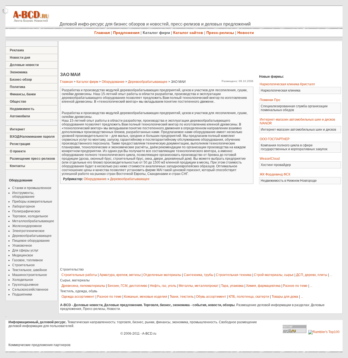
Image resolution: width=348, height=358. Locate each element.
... (331, 275)
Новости (245, 32)
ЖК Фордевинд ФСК (275, 174)
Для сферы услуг (25, 250)
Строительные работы (79, 275)
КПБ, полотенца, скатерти (249, 297)
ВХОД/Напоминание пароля (32, 137)
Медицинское (22, 255)
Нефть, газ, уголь (163, 286)
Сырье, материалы (75, 280)
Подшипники (22, 294)
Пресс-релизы (220, 32)
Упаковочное (22, 245)
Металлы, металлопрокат (199, 286)
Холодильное (22, 280)
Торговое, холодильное (30, 216)
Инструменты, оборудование (23, 195)
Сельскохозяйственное (30, 289)
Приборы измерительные (32, 201)
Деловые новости (24, 65)
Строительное (23, 265)
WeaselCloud (270, 159)
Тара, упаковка (232, 286)
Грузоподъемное (25, 285)
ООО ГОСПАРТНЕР (275, 139)
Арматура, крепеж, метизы (120, 275)
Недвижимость (22, 109)
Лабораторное (23, 206)
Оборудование (113, 82)
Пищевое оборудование (31, 241)
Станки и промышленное (31, 188)
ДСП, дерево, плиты (311, 275)
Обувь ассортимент (211, 297)
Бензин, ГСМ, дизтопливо (127, 286)
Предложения (126, 32)
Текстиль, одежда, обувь (78, 291)
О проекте (18, 151)
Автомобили (20, 116)
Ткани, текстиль (182, 297)
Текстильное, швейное (29, 270)
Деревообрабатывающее (32, 236)
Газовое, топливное (27, 260)
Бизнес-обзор (21, 79)
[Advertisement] (158, 57)
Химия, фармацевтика (263, 286)
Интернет (17, 129)
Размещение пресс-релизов (32, 159)
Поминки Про (270, 100)
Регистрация (20, 144)
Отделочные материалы (162, 275)
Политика (17, 87)
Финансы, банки (23, 94)
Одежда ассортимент (78, 297)
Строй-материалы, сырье (274, 275)
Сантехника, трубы (198, 275)
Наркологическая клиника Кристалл (287, 84)
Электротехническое (28, 231)
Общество (18, 101)
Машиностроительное (29, 275)
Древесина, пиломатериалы (83, 286)
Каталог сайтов (188, 32)
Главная (102, 32)
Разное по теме (295, 286)
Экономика (18, 72)
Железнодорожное (27, 226)
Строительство (72, 269)
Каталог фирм (156, 32)
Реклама (17, 50)
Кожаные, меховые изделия (145, 297)
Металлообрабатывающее (33, 221)
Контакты (17, 166)
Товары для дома (285, 297)
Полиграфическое (26, 211)
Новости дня (20, 57)
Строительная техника (233, 275)
